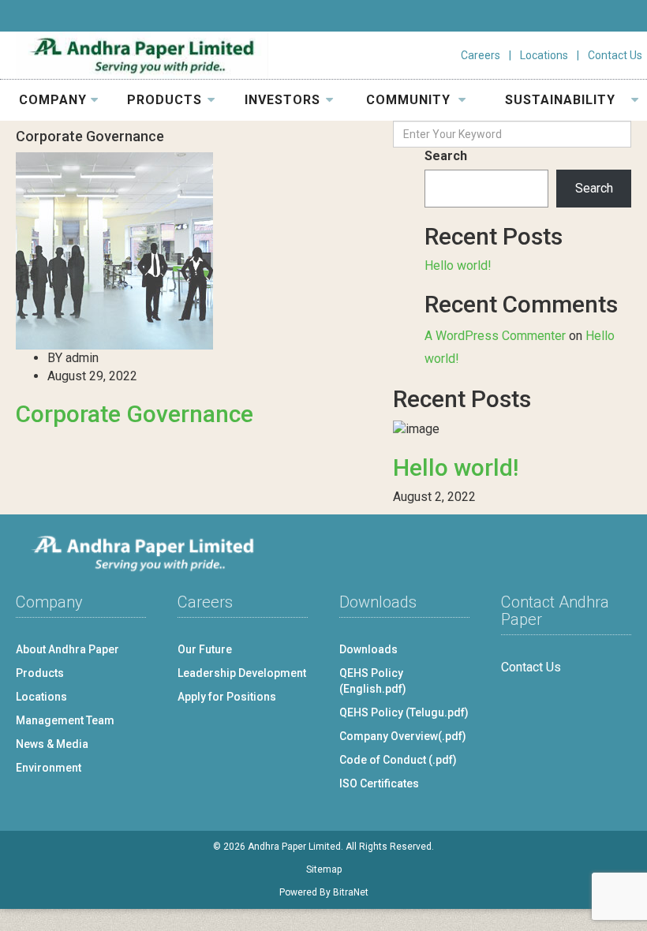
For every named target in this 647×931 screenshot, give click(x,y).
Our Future (205, 649)
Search (445, 155)
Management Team (65, 720)
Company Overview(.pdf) (402, 736)
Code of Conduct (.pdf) (398, 759)
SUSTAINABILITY (560, 99)
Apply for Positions (227, 696)
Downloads (368, 649)
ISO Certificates (379, 783)
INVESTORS (282, 99)
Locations (544, 55)
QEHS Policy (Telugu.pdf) (404, 712)
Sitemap (324, 869)
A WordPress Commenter (495, 335)
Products (40, 673)
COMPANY (53, 99)
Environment (48, 767)
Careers (480, 55)
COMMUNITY (408, 99)
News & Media (52, 744)
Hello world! (458, 265)
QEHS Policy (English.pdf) (372, 681)
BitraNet (350, 892)
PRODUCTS (164, 99)
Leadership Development (242, 673)
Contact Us (615, 55)
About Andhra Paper (67, 649)
